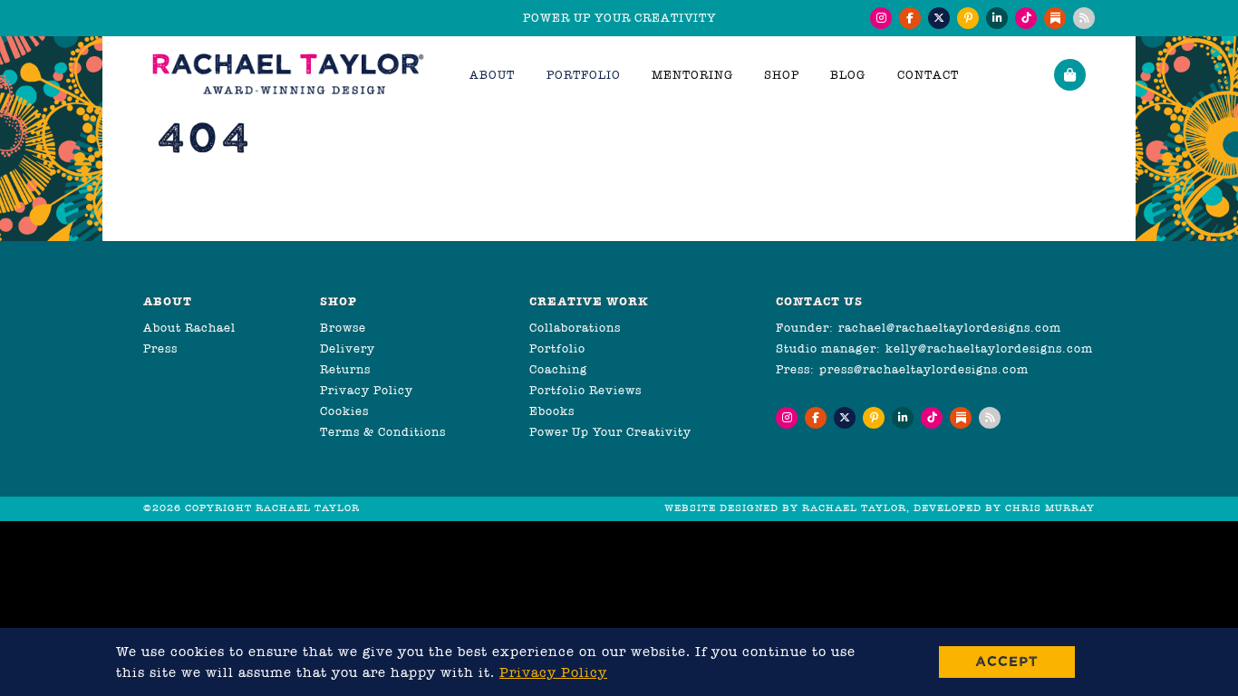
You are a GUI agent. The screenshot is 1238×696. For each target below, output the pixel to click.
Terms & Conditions (383, 432)
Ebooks (552, 411)
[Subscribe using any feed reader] (1084, 18)
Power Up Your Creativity (610, 432)
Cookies (344, 411)
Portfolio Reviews (585, 390)
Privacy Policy (366, 390)
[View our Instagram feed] (881, 18)
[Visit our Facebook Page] (910, 18)
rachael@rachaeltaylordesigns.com (949, 327)
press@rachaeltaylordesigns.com (924, 369)
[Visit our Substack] (1055, 18)
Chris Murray (1050, 508)
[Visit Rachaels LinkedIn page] (997, 18)
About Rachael (189, 327)
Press (160, 348)
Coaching (558, 369)
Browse (343, 327)
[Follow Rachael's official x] (939, 18)
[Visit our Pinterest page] (968, 18)
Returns (345, 369)
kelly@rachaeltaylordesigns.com (989, 348)
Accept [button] (1007, 661)
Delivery (347, 348)
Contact (928, 75)
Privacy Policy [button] (553, 672)
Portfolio (557, 348)
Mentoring (692, 75)
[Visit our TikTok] (1026, 18)
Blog (848, 75)
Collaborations (575, 327)
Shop (781, 75)
